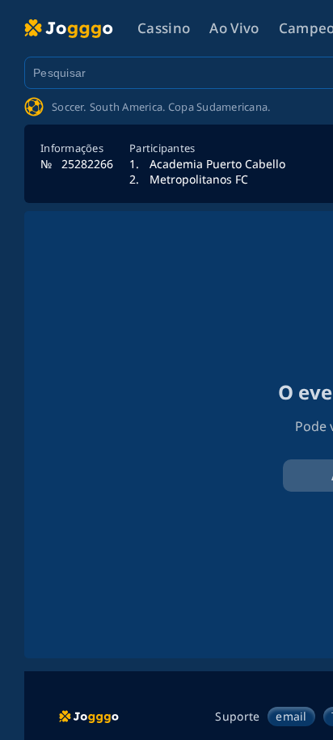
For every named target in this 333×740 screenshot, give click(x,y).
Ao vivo (234, 28)
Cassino (163, 28)
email (291, 716)
